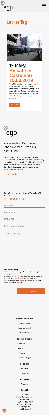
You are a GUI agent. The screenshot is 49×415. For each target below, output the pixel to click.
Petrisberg (21, 353)
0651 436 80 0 (17, 199)
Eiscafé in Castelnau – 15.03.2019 (22, 75)
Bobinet (20, 348)
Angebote (24, 384)
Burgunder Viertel (24, 328)
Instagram (24, 369)
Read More (15, 105)
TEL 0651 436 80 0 (24, 402)
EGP (9, 157)
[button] (4, 410)
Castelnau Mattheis (24, 333)
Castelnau (21, 344)
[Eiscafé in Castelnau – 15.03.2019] (24, 47)
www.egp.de (10, 174)
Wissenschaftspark (24, 358)
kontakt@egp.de (17, 278)
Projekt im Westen (24, 323)
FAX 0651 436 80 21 (24, 404)
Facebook (24, 373)
